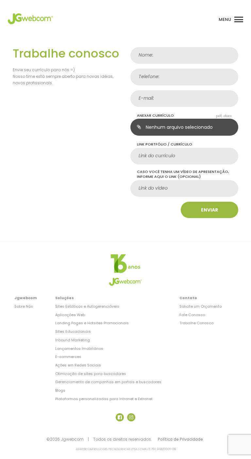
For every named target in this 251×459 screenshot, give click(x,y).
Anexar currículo (155, 115)
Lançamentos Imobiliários (79, 348)
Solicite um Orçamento (200, 306)
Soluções (64, 297)
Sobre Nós (23, 306)
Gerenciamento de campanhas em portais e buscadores (108, 381)
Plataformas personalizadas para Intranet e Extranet (104, 398)
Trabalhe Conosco (196, 323)
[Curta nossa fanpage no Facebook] (120, 417)
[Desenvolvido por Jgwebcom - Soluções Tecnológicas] (125, 263)
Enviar (209, 210)
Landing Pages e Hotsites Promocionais (92, 323)
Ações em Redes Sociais (78, 365)
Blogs (60, 390)
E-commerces (68, 356)
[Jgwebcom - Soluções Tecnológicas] (30, 26)
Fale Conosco (192, 314)
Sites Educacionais (73, 331)
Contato (188, 297)
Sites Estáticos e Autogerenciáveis (87, 306)
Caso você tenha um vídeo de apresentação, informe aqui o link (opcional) (183, 174)
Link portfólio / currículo (164, 144)
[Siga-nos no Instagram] (131, 417)
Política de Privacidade (180, 439)
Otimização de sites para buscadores (90, 373)
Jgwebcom (25, 297)
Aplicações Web (70, 314)
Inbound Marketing (72, 340)
